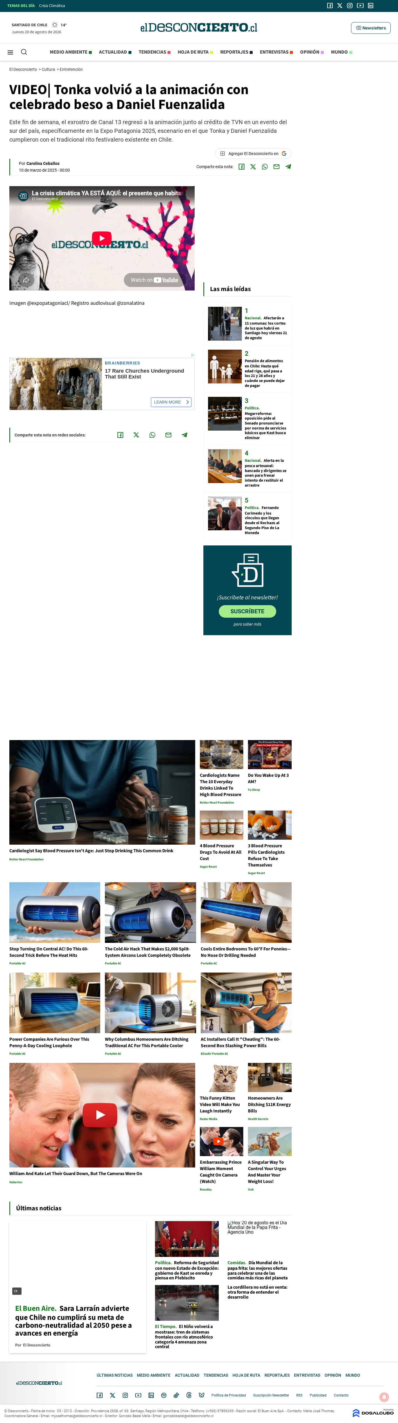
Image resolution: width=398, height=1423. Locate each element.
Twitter (113, 1395)
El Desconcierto (23, 69)
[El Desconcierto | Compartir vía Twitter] (253, 166)
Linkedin (151, 1395)
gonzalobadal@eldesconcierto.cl (188, 1416)
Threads (189, 1395)
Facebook (100, 1395)
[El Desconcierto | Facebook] (330, 5)
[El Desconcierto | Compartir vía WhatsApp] (264, 166)
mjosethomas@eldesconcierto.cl (76, 1416)
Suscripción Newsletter (271, 1395)
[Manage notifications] (384, 1397)
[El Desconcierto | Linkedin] (370, 5)
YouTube (138, 1395)
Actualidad (113, 52)
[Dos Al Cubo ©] (373, 1416)
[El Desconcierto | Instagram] (349, 5)
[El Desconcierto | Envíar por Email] (276, 166)
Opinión (309, 52)
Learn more (167, 402)
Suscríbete (247, 611)
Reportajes (234, 52)
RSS (299, 1395)
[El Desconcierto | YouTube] (360, 5)
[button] (371, 28)
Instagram (125, 1395)
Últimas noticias (115, 1375)
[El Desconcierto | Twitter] (340, 5)
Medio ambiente (68, 52)
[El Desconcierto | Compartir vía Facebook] (241, 166)
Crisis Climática (52, 6)
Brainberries (122, 363)
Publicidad (318, 1395)
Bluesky (201, 1395)
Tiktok (176, 1395)
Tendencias (152, 52)
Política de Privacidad (229, 1395)
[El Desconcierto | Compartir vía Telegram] (288, 166)
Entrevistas (274, 52)
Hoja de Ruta (193, 52)
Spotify (163, 1395)
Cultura (49, 69)
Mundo (339, 52)
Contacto (341, 1395)
